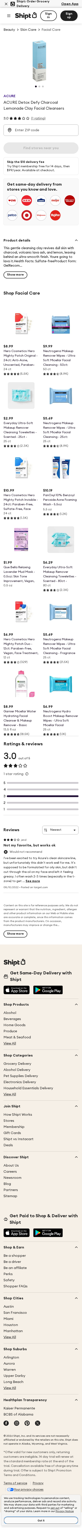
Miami (8, 1319)
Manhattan (13, 1331)
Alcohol (9, 1013)
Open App (70, 4)
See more (33, 881)
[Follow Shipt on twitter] (37, 1424)
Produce (10, 1031)
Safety (9, 1280)
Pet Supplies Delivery (20, 1076)
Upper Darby (14, 1376)
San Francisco (15, 1312)
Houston (10, 1325)
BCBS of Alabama (18, 1414)
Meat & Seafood (17, 1037)
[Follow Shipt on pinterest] (27, 1424)
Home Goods (14, 1025)
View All (9, 1043)
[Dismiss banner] (6, 4)
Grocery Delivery (17, 1063)
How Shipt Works (17, 1114)
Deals (8, 1145)
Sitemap (10, 1196)
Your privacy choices (29, 1489)
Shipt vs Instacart (18, 1139)
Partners (10, 1190)
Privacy (38, 1483)
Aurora (9, 1363)
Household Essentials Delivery (28, 1088)
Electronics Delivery (19, 1082)
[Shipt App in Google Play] (48, 990)
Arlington (11, 1357)
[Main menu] (8, 15)
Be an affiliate (15, 1268)
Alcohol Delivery (16, 1070)
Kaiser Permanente (19, 1408)
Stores (8, 1120)
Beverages (12, 1019)
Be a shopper (14, 1255)
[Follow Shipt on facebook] (6, 1424)
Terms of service (15, 1483)
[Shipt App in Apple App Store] (16, 990)
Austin (8, 1306)
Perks (8, 1274)
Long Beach (13, 1382)
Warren (9, 1369)
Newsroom (12, 1177)
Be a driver (12, 1262)
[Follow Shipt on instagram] (16, 1424)
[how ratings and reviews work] (26, 773)
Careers (10, 1171)
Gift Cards (12, 1133)
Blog (7, 1184)
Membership (13, 1127)
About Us (11, 1165)
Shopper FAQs (15, 1286)
